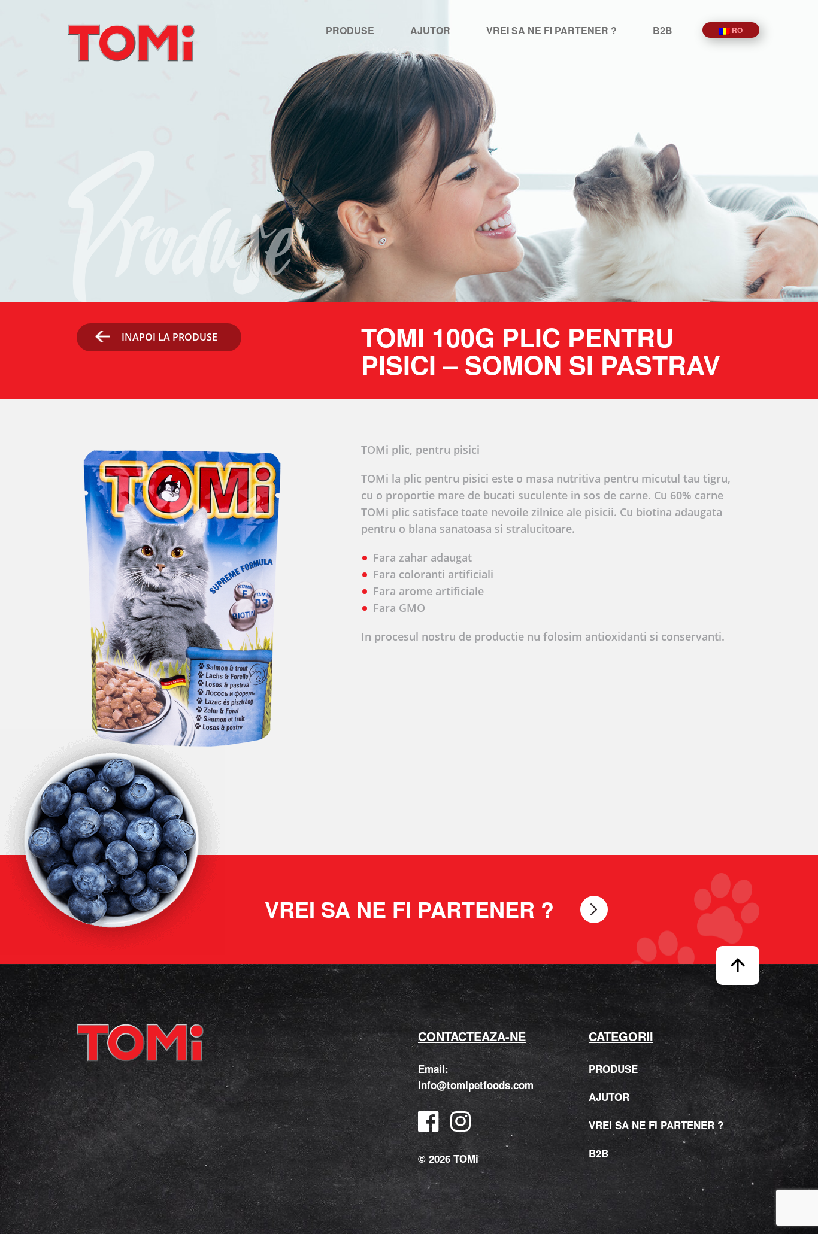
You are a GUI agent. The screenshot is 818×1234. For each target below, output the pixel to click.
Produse (350, 30)
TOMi (131, 43)
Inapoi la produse (169, 337)
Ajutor (430, 30)
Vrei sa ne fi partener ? (551, 30)
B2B (662, 30)
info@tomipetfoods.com (476, 1085)
